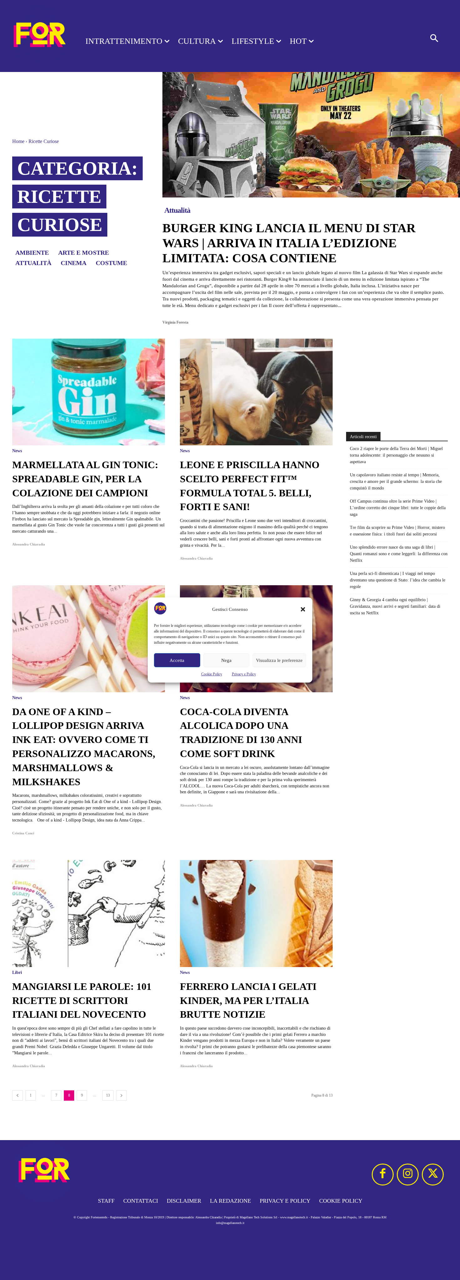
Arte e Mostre (83, 252)
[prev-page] (17, 1095)
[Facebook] (383, 1174)
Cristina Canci (23, 833)
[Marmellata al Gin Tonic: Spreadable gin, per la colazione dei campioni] (88, 392)
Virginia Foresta (175, 322)
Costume (111, 262)
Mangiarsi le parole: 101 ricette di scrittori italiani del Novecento (81, 1000)
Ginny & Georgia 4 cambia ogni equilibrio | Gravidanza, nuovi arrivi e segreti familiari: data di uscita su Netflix (395, 606)
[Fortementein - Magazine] (35, 36)
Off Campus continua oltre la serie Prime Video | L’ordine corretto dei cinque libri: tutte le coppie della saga (398, 508)
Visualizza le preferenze (279, 660)
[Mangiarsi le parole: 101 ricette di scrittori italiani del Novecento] (88, 913)
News (17, 451)
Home (18, 141)
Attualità (33, 262)
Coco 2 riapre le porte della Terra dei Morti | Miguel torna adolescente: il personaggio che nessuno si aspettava (396, 455)
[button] (303, 609)
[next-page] (121, 1095)
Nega (226, 660)
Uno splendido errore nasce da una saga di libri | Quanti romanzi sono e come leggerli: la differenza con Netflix (398, 554)
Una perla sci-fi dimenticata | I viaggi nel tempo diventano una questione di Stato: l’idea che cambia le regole (397, 580)
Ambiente (32, 252)
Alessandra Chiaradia (28, 544)
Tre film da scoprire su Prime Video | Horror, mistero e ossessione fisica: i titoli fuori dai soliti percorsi (397, 530)
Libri (17, 972)
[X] (433, 1174)
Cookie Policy (211, 674)
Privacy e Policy (244, 674)
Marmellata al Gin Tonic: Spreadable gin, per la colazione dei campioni (85, 479)
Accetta (177, 660)
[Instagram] (408, 1174)
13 (108, 1095)
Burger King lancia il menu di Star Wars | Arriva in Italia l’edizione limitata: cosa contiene (289, 243)
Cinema (73, 262)
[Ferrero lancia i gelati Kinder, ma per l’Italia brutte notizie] (256, 913)
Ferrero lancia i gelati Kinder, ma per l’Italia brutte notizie (248, 1000)
